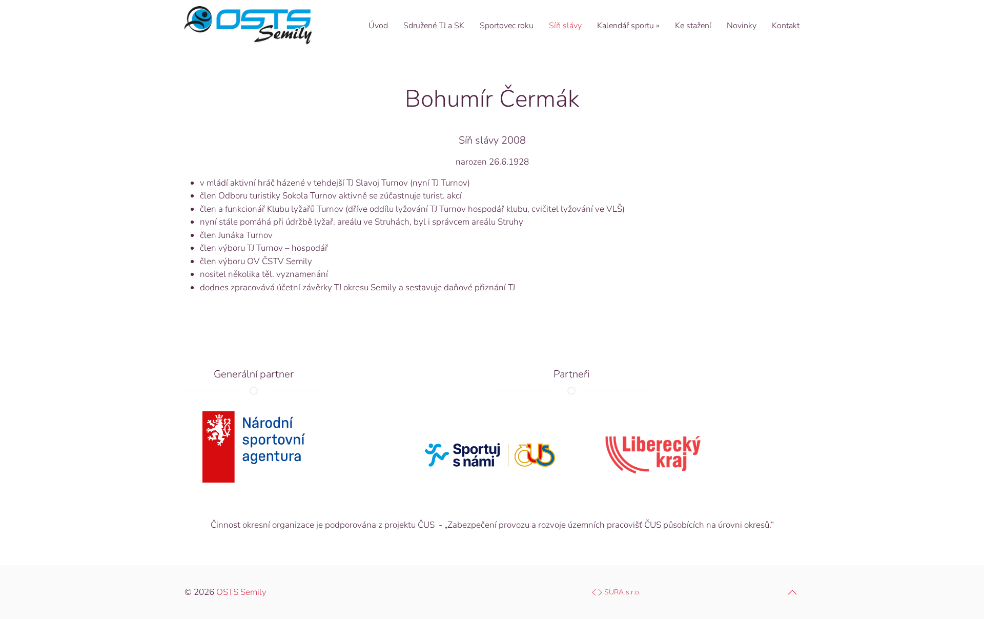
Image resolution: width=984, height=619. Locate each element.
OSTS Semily (241, 592)
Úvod (378, 25)
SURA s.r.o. (621, 592)
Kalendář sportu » (628, 25)
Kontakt (785, 25)
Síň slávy (565, 25)
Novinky (741, 25)
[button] (792, 592)
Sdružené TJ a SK (433, 25)
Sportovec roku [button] (507, 25)
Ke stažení (693, 25)
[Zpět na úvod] (248, 25)
